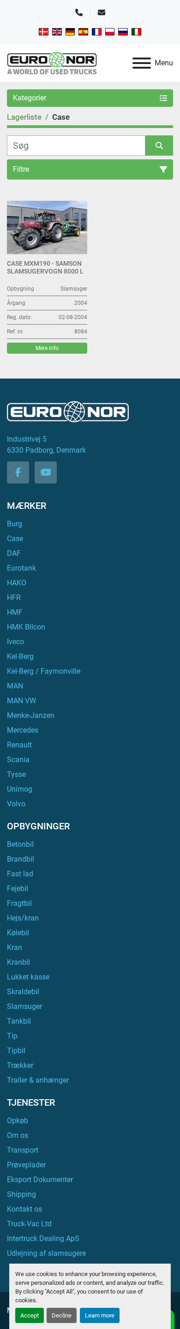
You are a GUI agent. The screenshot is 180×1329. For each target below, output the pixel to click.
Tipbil (16, 1050)
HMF (15, 612)
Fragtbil (19, 903)
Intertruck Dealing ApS (43, 1238)
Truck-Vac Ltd (29, 1223)
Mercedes (22, 730)
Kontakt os (24, 1209)
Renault (19, 744)
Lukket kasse (28, 977)
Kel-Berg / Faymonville (43, 671)
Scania (18, 759)
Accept (29, 1315)
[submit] (159, 145)
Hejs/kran (23, 918)
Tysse (16, 774)
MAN (15, 686)
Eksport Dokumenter (40, 1179)
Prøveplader (26, 1164)
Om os (17, 1135)
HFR (14, 597)
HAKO (16, 582)
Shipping (21, 1194)
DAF (14, 553)
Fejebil (17, 888)
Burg (14, 523)
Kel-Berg (20, 656)
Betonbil (20, 844)
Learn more (99, 1315)
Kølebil (18, 932)
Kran (14, 947)
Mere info (47, 348)
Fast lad (20, 873)
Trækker (20, 1065)
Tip (12, 1036)
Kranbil (18, 962)
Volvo (16, 803)
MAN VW (21, 700)
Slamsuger (24, 1006)
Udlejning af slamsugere (46, 1253)
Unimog (19, 789)
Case (15, 538)
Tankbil (19, 1021)
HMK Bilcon (26, 627)
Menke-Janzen (30, 715)
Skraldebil (23, 991)
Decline (62, 1315)
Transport (22, 1150)
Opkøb (17, 1120)
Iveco (15, 641)
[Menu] (141, 63)
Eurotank (21, 568)
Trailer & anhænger (38, 1080)
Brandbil (20, 859)
